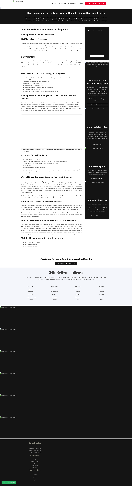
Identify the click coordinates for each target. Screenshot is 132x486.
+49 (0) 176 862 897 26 (35, 450)
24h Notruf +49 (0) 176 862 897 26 (95, 3)
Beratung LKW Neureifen (97, 215)
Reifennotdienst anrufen (97, 104)
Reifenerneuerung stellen (97, 178)
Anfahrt (35, 476)
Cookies (35, 463)
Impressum (35, 467)
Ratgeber (35, 479)
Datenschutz (35, 465)
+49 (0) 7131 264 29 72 (35, 448)
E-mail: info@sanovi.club (35, 452)
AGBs (34, 459)
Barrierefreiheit (34, 461)
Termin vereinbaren (97, 144)
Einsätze (35, 478)
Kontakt (35, 474)
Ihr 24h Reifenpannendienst (97, 55)
